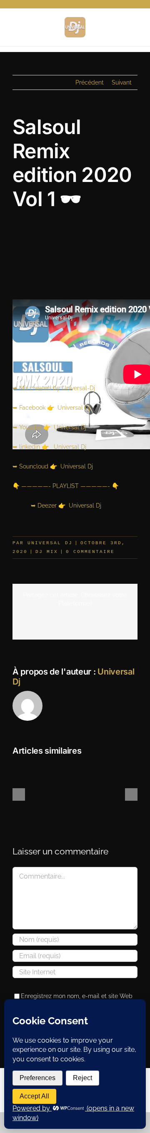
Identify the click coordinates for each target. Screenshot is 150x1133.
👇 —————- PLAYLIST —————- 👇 (65, 486)
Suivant (122, 82)
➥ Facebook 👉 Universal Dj (51, 407)
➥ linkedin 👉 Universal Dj (49, 446)
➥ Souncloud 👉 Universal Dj (52, 466)
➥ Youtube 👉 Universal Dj (49, 427)
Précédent (89, 82)
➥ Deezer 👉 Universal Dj (56, 505)
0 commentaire (90, 551)
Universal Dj (50, 542)
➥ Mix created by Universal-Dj (53, 388)
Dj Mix (46, 551)
